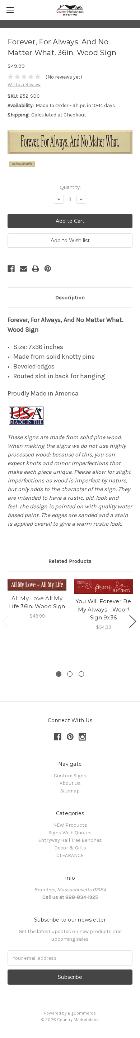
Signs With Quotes (70, 833)
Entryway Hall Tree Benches (70, 840)
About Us (70, 783)
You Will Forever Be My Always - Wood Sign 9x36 (103, 609)
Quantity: (70, 187)
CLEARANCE (70, 855)
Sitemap (70, 791)
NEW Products (70, 825)
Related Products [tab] (70, 561)
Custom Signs (70, 776)
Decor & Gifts (70, 848)
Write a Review (24, 84)
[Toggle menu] (10, 10)
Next (133, 621)
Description (70, 297)
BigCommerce (82, 1013)
